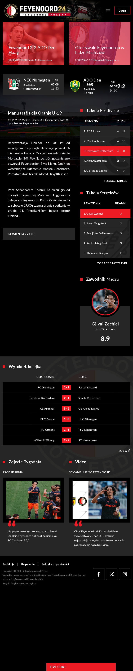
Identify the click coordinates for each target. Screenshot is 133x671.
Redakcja (8, 564)
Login (122, 10)
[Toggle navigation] (108, 10)
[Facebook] (98, 574)
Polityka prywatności (55, 564)
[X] (111, 574)
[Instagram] (124, 574)
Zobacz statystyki (112, 263)
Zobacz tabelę (115, 180)
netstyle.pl (31, 583)
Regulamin (28, 564)
